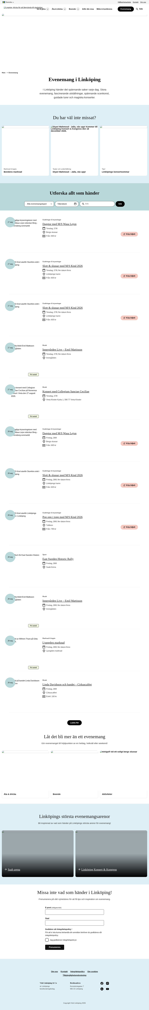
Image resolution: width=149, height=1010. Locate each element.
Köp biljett (130, 234)
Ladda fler (74, 723)
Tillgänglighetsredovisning (74, 975)
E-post (53, 908)
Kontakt (135, 2)
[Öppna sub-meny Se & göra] (47, 9)
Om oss (143, 2)
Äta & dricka (57, 9)
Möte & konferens (104, 9)
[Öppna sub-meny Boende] (78, 9)
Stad (47, 918)
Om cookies (92, 972)
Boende (72, 9)
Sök (120, 204)
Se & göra (41, 9)
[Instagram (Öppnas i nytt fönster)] (107, 983)
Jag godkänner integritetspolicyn (63, 940)
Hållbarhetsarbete (124, 2)
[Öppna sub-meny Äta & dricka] (64, 9)
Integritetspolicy (77, 972)
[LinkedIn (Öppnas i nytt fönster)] (102, 989)
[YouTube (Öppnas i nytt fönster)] (107, 989)
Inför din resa (88, 9)
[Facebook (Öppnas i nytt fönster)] (102, 983)
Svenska (9, 2)
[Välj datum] (75, 204)
